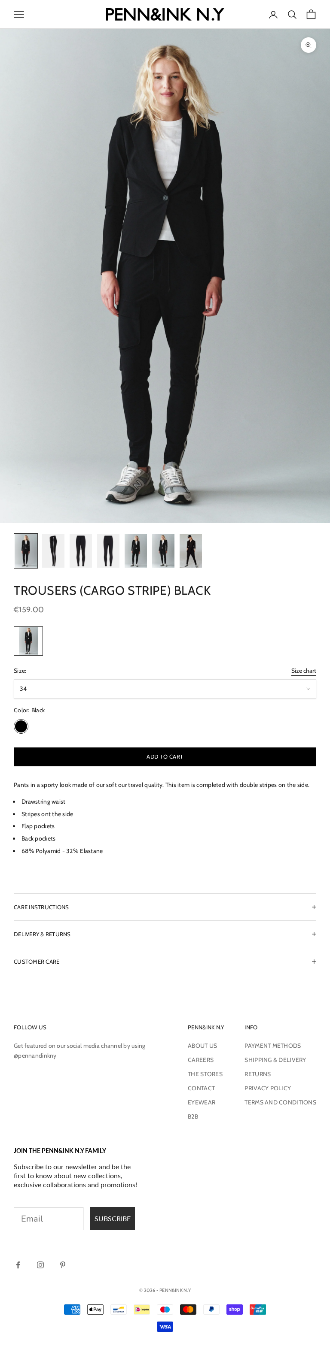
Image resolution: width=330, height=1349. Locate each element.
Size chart (303, 670)
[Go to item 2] (53, 551)
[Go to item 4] (108, 551)
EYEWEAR (201, 1102)
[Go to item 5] (136, 551)
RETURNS (257, 1074)
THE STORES (205, 1074)
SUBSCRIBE (113, 1218)
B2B (193, 1116)
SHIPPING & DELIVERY (275, 1060)
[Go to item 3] (81, 551)
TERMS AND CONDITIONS (280, 1102)
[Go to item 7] (191, 551)
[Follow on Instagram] (40, 1265)
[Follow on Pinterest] (62, 1265)
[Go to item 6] (163, 551)
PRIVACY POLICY (267, 1088)
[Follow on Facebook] (18, 1265)
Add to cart (165, 756)
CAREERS (201, 1060)
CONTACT (201, 1088)
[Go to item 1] (26, 551)
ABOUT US (202, 1046)
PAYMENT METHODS (272, 1046)
